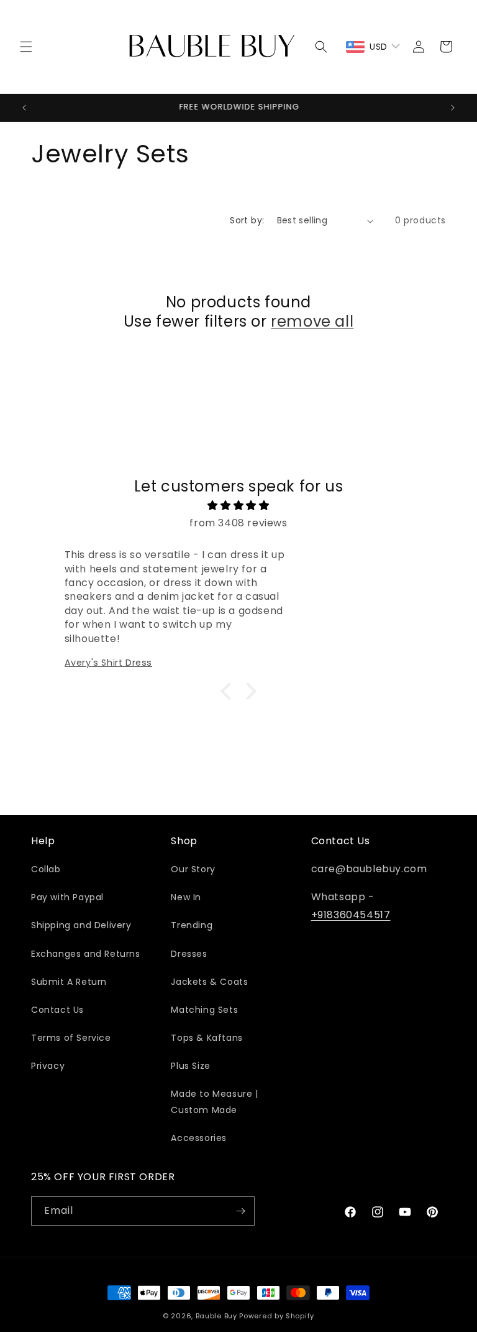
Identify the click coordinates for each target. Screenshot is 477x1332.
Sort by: (247, 220)
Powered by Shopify (276, 1316)
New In (186, 897)
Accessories (199, 1138)
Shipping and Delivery (81, 925)
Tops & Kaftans (206, 1038)
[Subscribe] (240, 1211)
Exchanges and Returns (85, 954)
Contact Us (57, 1010)
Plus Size (190, 1066)
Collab (46, 869)
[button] (26, 46)
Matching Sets (204, 1010)
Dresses (189, 954)
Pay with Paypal (67, 897)
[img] (238, 505)
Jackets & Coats (209, 982)
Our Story (193, 869)
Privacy (48, 1066)
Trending (191, 925)
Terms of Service (71, 1038)
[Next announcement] (452, 107)
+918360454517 (351, 915)
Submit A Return (69, 982)
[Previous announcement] (24, 107)
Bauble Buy (216, 1316)
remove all (312, 321)
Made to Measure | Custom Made (214, 1101)
